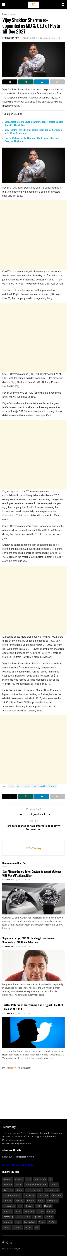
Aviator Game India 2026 (17, 1165)
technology (29, 1222)
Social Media (23, 1216)
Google (30, 1200)
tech (18, 1222)
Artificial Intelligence (36, 1184)
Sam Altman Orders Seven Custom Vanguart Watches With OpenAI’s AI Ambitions (34, 123)
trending (17, 1227)
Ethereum (43, 1195)
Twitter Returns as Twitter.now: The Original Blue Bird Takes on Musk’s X (32, 139)
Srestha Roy (12, 37)
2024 (28, 1179)
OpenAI (50, 1211)
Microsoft (29, 1211)
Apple (19, 1184)
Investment (9, 1206)
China (19, 1190)
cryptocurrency (33, 1190)
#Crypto (7, 1179)
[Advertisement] (33, 235)
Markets (8, 1211)
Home (4, 14)
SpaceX (37, 1216)
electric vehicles (12, 1195)
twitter (28, 1227)
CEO (12, 786)
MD (18, 786)
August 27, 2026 (23, 880)
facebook (56, 1195)
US (36, 1227)
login (11, 1067)
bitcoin (53, 1184)
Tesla (42, 1222)
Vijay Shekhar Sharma (45, 786)
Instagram (52, 1200)
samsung (8, 1216)
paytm (27, 786)
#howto (18, 1179)
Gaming (19, 1200)
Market (47, 1206)
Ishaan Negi (9, 880)
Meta (18, 1211)
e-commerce (51, 1190)
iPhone (29, 1206)
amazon (8, 1184)
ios (20, 1206)
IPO (38, 1206)
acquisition (40, 1179)
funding (8, 1200)
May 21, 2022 (29, 37)
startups (8, 1222)
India (40, 1200)
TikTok (52, 1222)
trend (6, 1227)
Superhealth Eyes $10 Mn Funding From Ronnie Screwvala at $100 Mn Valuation (33, 131)
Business (8, 1190)
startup (48, 1216)
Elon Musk (29, 1195)
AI (51, 1179)
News (12, 14)
